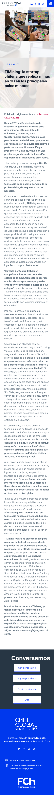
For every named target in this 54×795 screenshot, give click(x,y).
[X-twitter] (39, 4)
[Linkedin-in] (31, 4)
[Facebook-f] (35, 4)
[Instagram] (43, 4)
